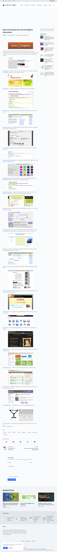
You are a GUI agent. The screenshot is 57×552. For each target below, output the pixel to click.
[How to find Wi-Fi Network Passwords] (4, 519)
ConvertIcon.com (6, 147)
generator (23, 432)
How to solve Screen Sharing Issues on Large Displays (49, 44)
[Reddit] (27, 441)
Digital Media (39, 5)
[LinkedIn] (20, 441)
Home (23, 541)
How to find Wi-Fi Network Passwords (10, 519)
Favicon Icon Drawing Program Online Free (12, 290)
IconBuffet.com (6, 311)
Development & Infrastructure (22, 35)
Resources (34, 432)
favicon (14, 432)
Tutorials (45, 5)
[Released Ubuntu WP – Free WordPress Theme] (31, 519)
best (5, 432)
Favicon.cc (5, 248)
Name (9, 462)
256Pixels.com (6, 70)
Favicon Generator (7, 208)
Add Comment (11, 466)
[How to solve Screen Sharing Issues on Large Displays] (41, 43)
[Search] (53, 5)
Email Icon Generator (7, 192)
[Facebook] (6, 441)
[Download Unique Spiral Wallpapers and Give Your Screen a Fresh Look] (41, 49)
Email (31, 462)
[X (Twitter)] (13, 441)
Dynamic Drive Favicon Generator (10, 160)
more (49, 5)
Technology (33, 5)
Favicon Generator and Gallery (9, 229)
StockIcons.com (6, 386)
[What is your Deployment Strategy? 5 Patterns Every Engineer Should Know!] (41, 37)
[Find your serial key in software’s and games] (17, 519)
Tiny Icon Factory (6, 423)
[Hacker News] (34, 441)
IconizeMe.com (6, 349)
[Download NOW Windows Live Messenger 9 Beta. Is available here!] (44, 519)
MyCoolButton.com (7, 367)
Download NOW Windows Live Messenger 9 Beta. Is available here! (50, 519)
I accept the (13, 476)
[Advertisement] (28, 17)
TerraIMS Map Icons (7, 405)
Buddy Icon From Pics (7, 127)
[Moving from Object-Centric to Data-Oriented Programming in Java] (41, 60)
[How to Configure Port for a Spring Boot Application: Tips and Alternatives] (41, 66)
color (9, 432)
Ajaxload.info (5, 88)
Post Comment (12, 479)
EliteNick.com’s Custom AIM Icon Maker (11, 178)
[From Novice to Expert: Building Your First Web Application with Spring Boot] (41, 73)
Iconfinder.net (6, 327)
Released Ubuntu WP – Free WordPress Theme (37, 518)
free (18, 432)
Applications (26, 5)
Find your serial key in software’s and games (24, 519)
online (29, 432)
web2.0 (5, 434)
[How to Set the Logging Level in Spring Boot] (41, 55)
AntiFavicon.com (6, 110)
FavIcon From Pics (7, 266)
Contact (33, 541)
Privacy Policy (15, 476)
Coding (21, 5)
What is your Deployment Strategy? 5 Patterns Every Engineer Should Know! (10, 505)
